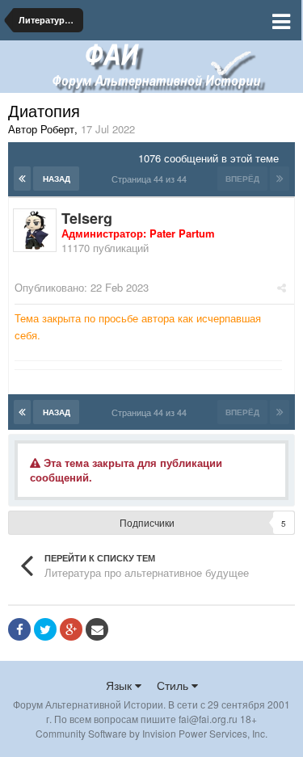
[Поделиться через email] (97, 629)
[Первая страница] (22, 178)
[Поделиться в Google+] (71, 629)
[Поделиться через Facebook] (19, 629)
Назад (56, 178)
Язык (120, 685)
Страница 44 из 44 (151, 178)
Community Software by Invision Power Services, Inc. (151, 733)
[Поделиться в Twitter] (45, 629)
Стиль (174, 685)
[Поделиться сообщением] (281, 287)
